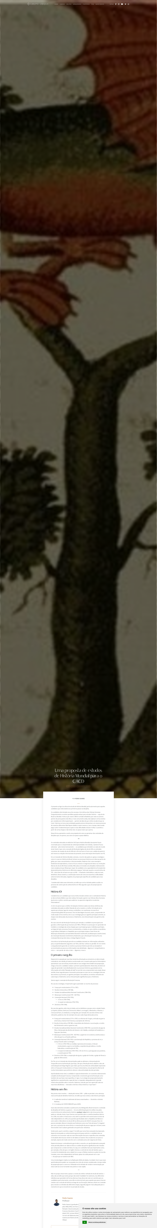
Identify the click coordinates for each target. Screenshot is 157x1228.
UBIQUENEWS (77, 4)
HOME (56, 4)
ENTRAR (112, 4)
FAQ (92, 4)
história (73, 786)
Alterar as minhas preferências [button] (97, 1222)
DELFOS (68, 4)
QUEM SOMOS (100, 4)
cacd (68, 786)
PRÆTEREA (86, 4)
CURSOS (62, 4)
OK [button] (84, 1222)
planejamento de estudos (83, 786)
